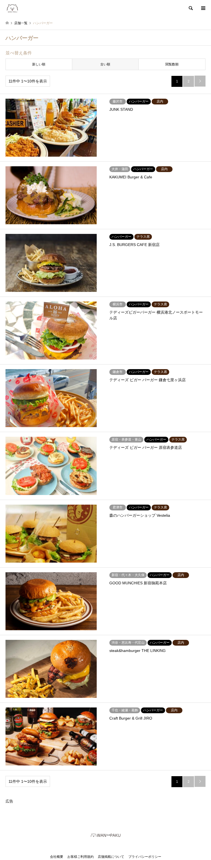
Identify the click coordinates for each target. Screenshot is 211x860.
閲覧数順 (172, 64)
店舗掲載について (111, 857)
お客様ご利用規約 (80, 857)
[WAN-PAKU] (12, 8)
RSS (110, 846)
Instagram (101, 846)
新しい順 (38, 64)
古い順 (105, 64)
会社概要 (56, 857)
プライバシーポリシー (144, 857)
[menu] (203, 8)
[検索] (190, 8)
